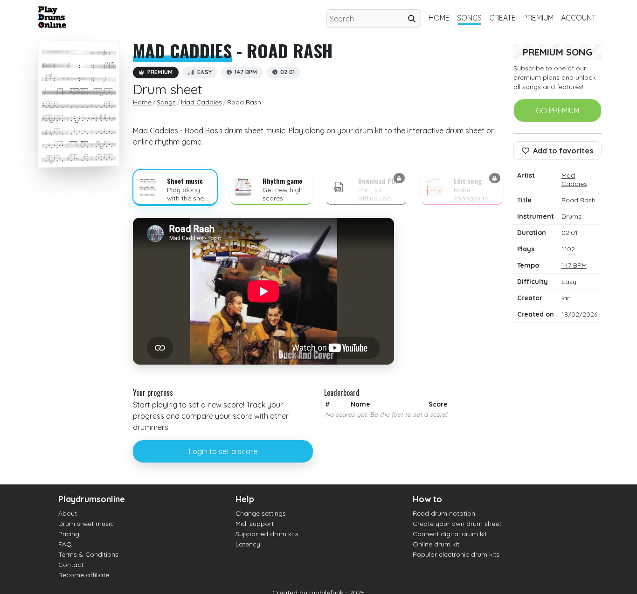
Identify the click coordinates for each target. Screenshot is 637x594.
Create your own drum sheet (457, 523)
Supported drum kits (266, 534)
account (578, 17)
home (439, 17)
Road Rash (578, 200)
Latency (247, 544)
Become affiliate (83, 575)
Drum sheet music (86, 523)
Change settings (260, 513)
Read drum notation (444, 513)
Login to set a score (223, 451)
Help (244, 499)
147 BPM (574, 265)
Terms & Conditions (88, 554)
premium (538, 17)
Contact (70, 564)
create (502, 17)
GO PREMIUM (557, 110)
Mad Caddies (182, 50)
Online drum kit (436, 544)
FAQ (65, 544)
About (67, 513)
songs (469, 17)
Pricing (68, 534)
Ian (566, 298)
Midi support (254, 523)
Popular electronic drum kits (456, 554)
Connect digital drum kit (450, 534)
